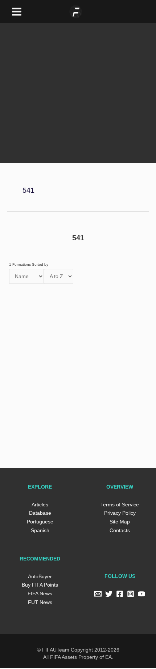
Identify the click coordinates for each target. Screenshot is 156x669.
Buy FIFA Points (40, 585)
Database (40, 513)
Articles (40, 505)
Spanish (40, 531)
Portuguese (40, 522)
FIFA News (40, 594)
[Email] (98, 595)
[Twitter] (108, 595)
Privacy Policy (120, 513)
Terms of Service (120, 505)
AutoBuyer (40, 577)
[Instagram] (130, 595)
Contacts (119, 531)
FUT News (40, 603)
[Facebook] (119, 595)
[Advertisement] (78, 82)
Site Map (120, 522)
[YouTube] (141, 595)
